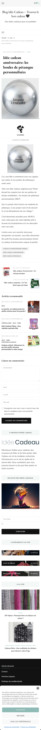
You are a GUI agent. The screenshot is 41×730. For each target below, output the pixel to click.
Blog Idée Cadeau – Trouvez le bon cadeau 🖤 (20, 14)
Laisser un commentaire (20, 140)
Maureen (20, 135)
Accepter (20, 710)
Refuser (20, 716)
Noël (19, 323)
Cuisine (17, 645)
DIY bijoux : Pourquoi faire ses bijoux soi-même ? (20, 617)
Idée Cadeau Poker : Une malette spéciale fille (11, 327)
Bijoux (20, 613)
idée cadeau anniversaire (13, 252)
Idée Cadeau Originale (12, 256)
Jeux (29, 52)
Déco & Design (26, 645)
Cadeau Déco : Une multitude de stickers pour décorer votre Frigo (20, 649)
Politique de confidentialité (11, 727)
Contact (4, 671)
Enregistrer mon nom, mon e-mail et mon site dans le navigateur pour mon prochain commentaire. (21, 411)
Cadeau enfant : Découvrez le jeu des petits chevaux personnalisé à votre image (13, 347)
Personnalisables (9, 342)
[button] (38, 688)
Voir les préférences (20, 722)
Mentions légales (8, 676)
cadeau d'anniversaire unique (15, 249)
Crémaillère (6, 323)
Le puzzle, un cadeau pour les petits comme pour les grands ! (14, 310)
